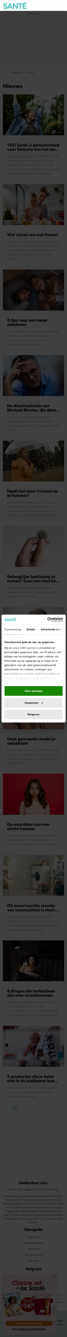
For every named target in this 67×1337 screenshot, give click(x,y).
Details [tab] (30, 629)
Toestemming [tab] (12, 629)
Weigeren (33, 714)
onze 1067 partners (25, 647)
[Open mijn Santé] (54, 5)
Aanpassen (31, 702)
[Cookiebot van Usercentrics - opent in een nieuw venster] (48, 619)
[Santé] (15, 5)
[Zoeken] (61, 5)
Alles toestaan (33, 690)
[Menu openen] (45, 5)
